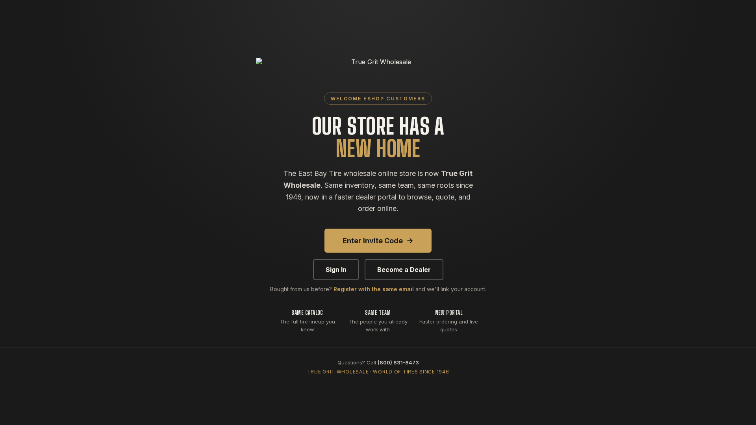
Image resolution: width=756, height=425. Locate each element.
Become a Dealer (404, 269)
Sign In (336, 269)
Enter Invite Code (378, 240)
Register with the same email (374, 289)
